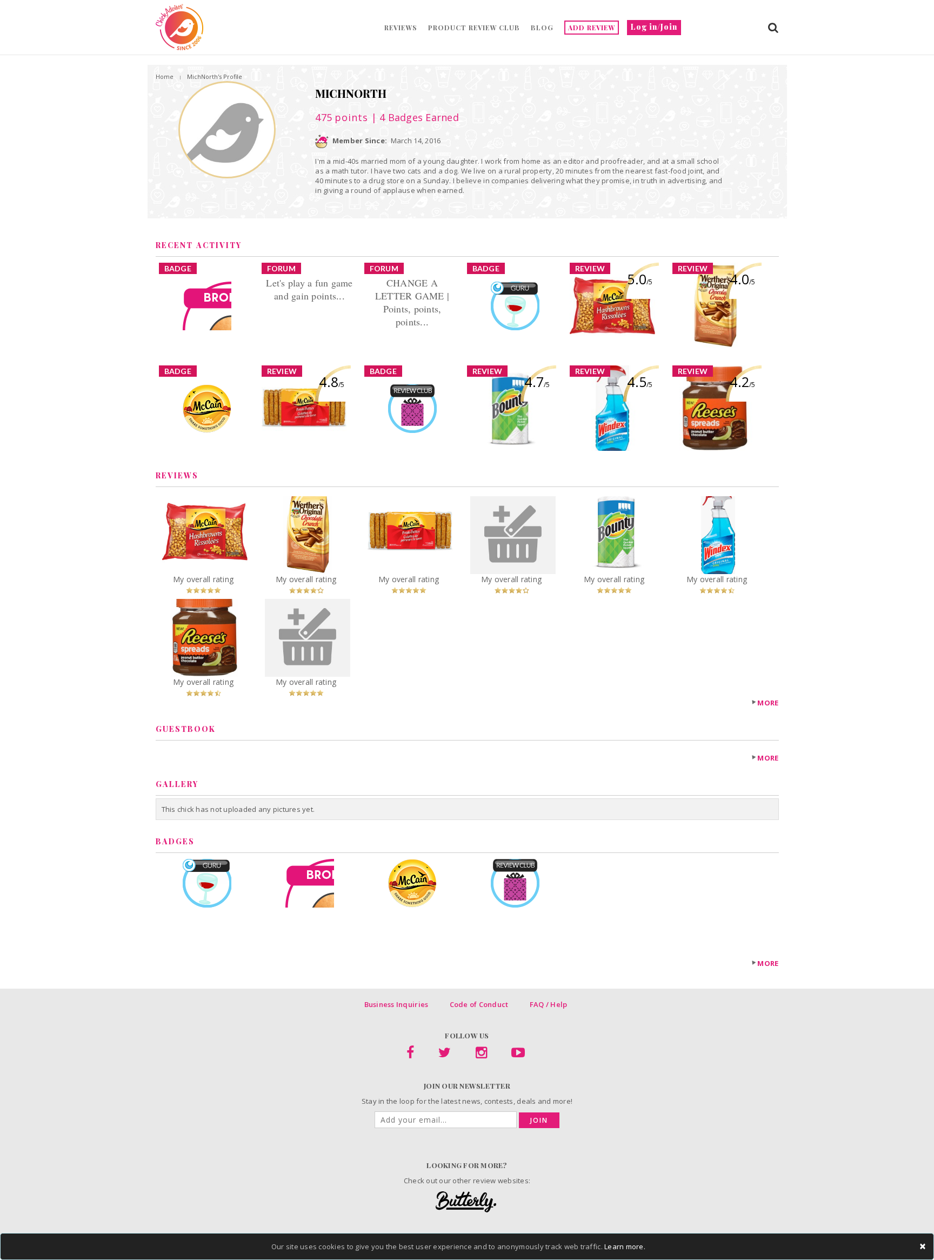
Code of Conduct (479, 1004)
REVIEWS (400, 27)
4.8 (331, 381)
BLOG (542, 27)
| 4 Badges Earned (413, 117)
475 (341, 117)
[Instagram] (481, 1054)
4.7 (537, 381)
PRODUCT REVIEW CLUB (474, 27)
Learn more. (624, 1246)
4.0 (742, 279)
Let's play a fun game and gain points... (309, 289)
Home (165, 76)
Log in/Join (654, 27)
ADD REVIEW (591, 27)
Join (539, 1120)
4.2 (742, 381)
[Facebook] (410, 1054)
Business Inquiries (396, 1004)
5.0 (639, 279)
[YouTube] (518, 1054)
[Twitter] (444, 1054)
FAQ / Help (549, 1004)
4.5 (639, 381)
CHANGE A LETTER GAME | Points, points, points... (412, 302)
